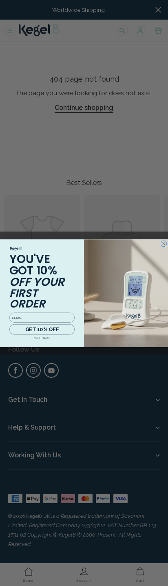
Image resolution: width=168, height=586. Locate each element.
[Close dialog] (163, 243)
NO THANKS (42, 338)
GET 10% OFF (42, 329)
